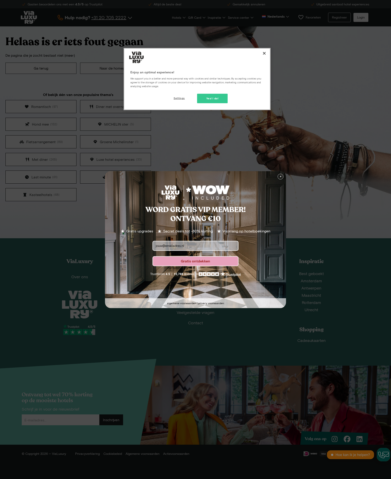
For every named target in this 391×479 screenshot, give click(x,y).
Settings (179, 98)
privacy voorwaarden (211, 303)
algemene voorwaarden (181, 303)
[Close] (264, 53)
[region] (197, 79)
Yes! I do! (212, 98)
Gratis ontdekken (195, 261)
